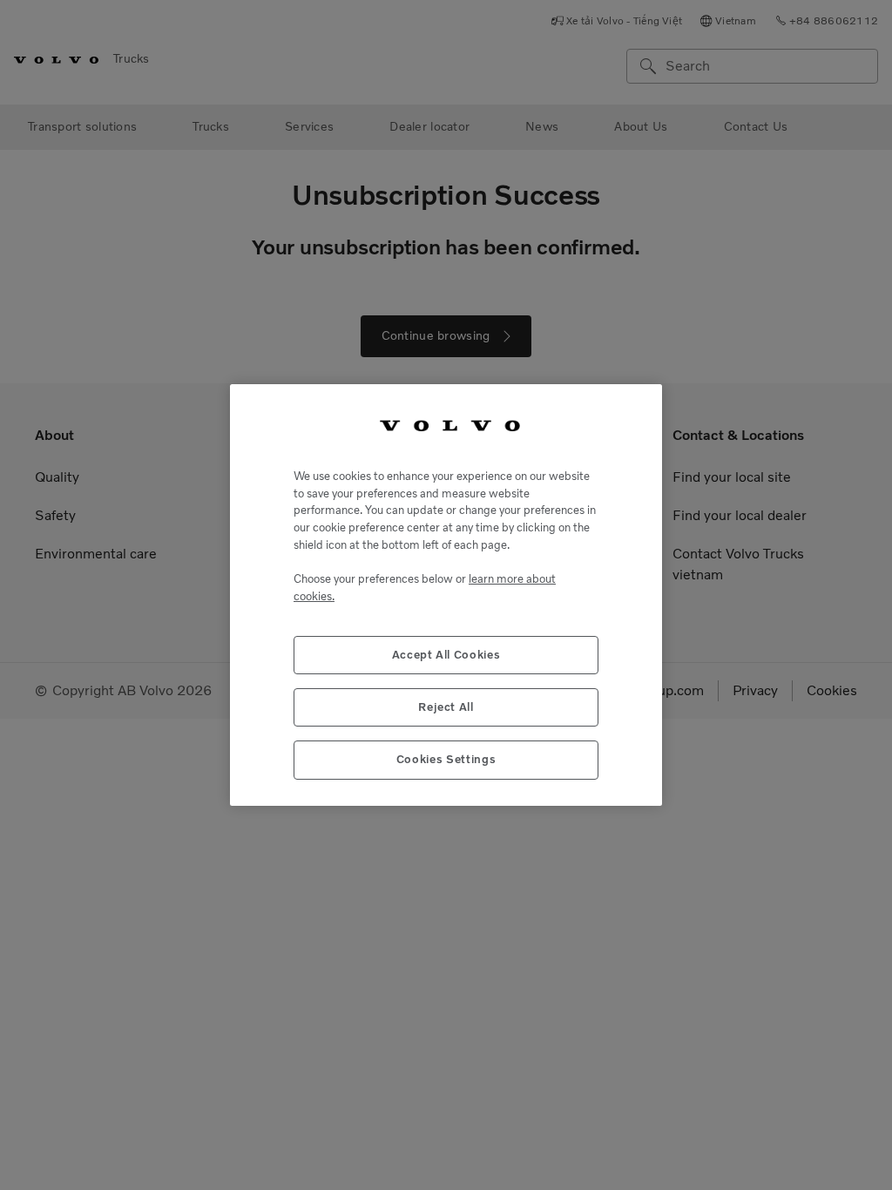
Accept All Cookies (446, 654)
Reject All (446, 706)
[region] (446, 594)
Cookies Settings (446, 759)
